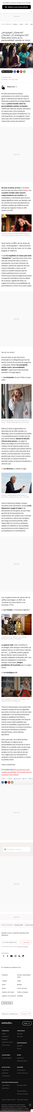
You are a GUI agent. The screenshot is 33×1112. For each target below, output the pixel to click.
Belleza (19, 984)
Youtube (11, 955)
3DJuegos (19, 1033)
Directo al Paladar (6, 1058)
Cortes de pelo (22, 988)
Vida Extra (20, 1036)
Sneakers (5, 975)
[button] (12, 87)
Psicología (18, 778)
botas (4, 988)
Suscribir (26, 942)
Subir (25, 1023)
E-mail (24, 71)
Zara (26, 24)
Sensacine (20, 1045)
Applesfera (5, 1039)
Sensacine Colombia (22, 1094)
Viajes (19, 981)
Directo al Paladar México (9, 1099)
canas (21, 24)
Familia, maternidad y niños (24, 976)
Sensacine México (22, 1091)
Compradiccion (6, 1076)
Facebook (15, 71)
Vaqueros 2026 (19, 925)
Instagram (15, 955)
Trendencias (5, 1070)
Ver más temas (7, 1003)
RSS (19, 955)
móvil (25, 778)
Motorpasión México (22, 1099)
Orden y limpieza (22, 992)
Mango (15, 24)
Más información (26, 1110)
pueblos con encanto (9, 996)
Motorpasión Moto (22, 1061)
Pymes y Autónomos (22, 1073)
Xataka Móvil (5, 1036)
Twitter (18, 71)
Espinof (19, 1048)
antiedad (20, 996)
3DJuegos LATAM (22, 1085)
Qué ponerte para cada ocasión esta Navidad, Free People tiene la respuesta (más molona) (16, 772)
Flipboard (21, 71)
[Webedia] (6, 1024)
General (10, 778)
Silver (4, 984)
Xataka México (6, 1085)
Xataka (4, 1033)
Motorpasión (20, 1058)
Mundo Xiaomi (6, 1045)
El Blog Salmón (21, 1070)
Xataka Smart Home (7, 1042)
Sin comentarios (8, 71)
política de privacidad (23, 946)
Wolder (25, 190)
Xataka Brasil (5, 1088)
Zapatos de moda (8, 992)
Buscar (24, 1014)
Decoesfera (5, 1073)
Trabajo (4, 981)
